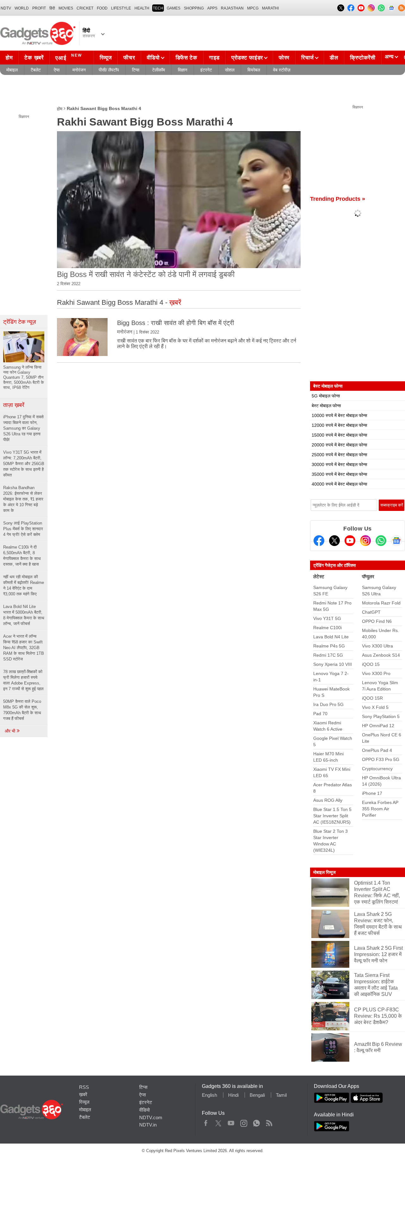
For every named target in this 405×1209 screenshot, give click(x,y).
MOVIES (66, 8)
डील (334, 58)
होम (9, 58)
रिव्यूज (106, 58)
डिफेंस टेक (186, 58)
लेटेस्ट (318, 576)
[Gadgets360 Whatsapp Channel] (381, 540)
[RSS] (401, 7)
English (209, 1095)
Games (173, 8)
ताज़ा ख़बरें (13, 405)
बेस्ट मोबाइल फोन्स (326, 405)
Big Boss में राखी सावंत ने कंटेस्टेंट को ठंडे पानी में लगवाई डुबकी (145, 274)
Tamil (281, 1095)
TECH (158, 8)
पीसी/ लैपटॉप (109, 69)
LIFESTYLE (121, 8)
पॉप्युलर (368, 576)
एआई (68, 57)
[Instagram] (365, 540)
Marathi (270, 8)
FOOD (102, 8)
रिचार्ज (307, 58)
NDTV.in (148, 1124)
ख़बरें (83, 1094)
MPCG (253, 8)
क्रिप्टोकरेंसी (363, 58)
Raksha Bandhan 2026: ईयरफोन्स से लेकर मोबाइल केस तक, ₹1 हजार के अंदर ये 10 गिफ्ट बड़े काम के (23, 499)
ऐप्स (56, 69)
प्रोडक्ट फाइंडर (247, 58)
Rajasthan (232, 8)
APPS (212, 8)
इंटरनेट (206, 69)
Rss (269, 1121)
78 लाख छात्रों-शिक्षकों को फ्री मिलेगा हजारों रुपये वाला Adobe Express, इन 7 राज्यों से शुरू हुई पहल (23, 680)
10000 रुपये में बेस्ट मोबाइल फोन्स (339, 415)
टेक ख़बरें (33, 58)
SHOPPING (194, 8)
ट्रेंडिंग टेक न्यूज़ (19, 322)
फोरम (284, 58)
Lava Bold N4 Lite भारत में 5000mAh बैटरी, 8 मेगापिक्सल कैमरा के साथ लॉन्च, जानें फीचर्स (23, 615)
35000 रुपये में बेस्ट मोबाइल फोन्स (339, 474)
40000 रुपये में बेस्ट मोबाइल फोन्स (339, 484)
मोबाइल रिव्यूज (324, 872)
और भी (10, 730)
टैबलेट (36, 69)
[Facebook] (319, 540)
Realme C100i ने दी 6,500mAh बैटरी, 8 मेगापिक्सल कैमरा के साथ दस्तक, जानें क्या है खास (22, 556)
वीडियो (153, 58)
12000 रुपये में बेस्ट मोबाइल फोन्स (339, 425)
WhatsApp (256, 1121)
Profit (39, 8)
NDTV (6, 8)
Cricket (85, 8)
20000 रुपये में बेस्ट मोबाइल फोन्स (339, 444)
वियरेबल (253, 69)
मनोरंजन (79, 69)
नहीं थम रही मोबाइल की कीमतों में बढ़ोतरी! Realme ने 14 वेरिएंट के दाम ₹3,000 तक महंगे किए (23, 585)
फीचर (129, 58)
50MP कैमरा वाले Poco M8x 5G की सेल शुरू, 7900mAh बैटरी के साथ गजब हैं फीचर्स (22, 710)
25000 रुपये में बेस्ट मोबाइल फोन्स (339, 454)
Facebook (206, 1121)
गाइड (214, 58)
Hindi (233, 1095)
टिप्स (135, 69)
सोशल (229, 69)
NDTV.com (150, 1117)
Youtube (231, 1121)
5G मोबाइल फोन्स (326, 395)
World (22, 8)
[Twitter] (334, 540)
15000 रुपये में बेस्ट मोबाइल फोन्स (339, 435)
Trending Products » (337, 199)
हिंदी (52, 8)
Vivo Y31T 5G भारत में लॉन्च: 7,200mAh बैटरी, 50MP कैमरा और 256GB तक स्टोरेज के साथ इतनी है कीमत (23, 463)
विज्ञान (182, 69)
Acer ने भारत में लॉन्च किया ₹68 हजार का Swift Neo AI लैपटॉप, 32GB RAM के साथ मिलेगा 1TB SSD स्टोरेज (23, 647)
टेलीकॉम (158, 69)
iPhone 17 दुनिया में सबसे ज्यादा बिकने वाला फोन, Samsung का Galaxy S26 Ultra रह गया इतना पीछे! (23, 428)
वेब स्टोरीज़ (281, 69)
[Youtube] (350, 540)
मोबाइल (12, 69)
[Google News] (396, 540)
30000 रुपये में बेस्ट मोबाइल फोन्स (339, 464)
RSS (84, 1087)
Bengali (257, 1095)
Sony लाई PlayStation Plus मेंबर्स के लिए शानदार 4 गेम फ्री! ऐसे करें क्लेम (23, 529)
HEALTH (141, 8)
